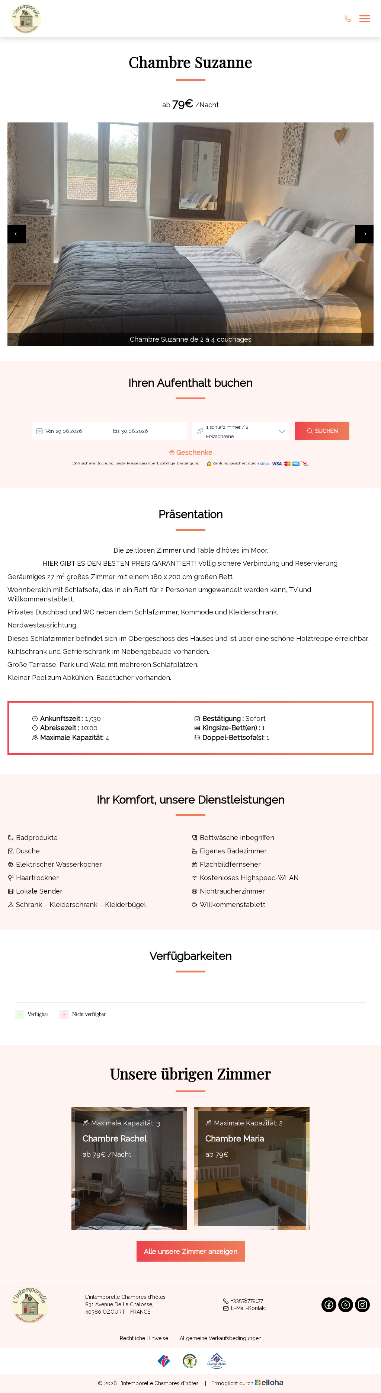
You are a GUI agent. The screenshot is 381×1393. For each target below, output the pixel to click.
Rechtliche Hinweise (144, 1338)
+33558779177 (247, 1301)
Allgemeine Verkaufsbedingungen (221, 1338)
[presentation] (16, 234)
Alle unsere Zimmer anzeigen (190, 1251)
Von (49, 431)
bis (116, 431)
